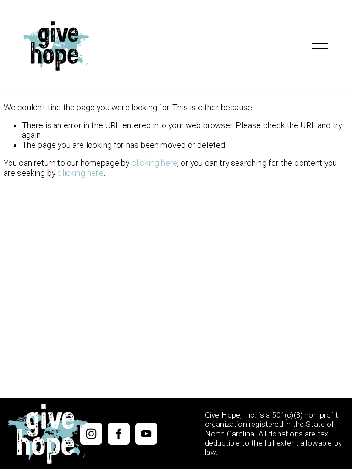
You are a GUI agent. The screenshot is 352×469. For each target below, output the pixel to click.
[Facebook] (119, 434)
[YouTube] (146, 434)
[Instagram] (91, 434)
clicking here (154, 163)
